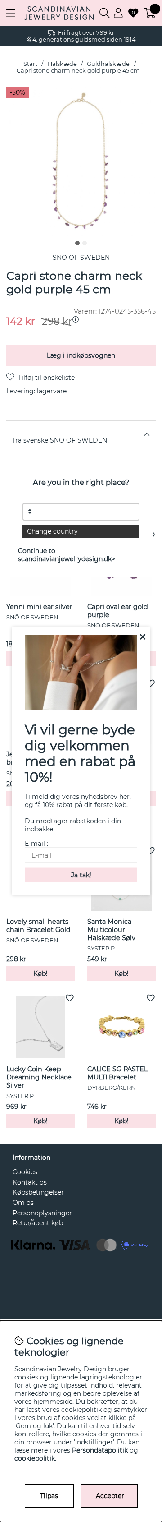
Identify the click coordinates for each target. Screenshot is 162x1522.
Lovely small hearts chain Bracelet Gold (38, 926)
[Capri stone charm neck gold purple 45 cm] (77, 243)
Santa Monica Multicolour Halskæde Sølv (111, 930)
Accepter (110, 1496)
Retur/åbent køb (38, 1223)
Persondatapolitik (100, 1450)
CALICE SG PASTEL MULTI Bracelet (117, 1073)
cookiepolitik (34, 1458)
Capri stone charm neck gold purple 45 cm (78, 70)
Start (30, 63)
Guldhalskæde (108, 63)
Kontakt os (30, 1182)
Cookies (25, 1172)
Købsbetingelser (38, 1192)
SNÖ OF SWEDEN (81, 258)
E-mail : (36, 843)
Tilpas (49, 1496)
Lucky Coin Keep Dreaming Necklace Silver (39, 1077)
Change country (52, 531)
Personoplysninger (42, 1213)
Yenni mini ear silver (39, 607)
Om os (23, 1203)
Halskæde (62, 63)
